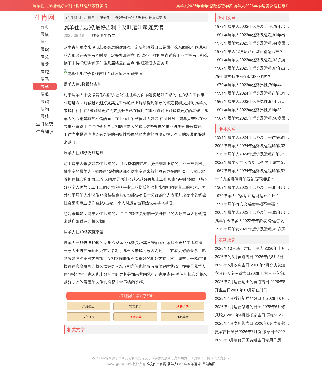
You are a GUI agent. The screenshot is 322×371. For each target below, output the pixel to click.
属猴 (44, 94)
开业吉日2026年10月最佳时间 (241, 290)
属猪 (44, 116)
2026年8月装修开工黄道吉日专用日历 (248, 339)
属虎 (44, 49)
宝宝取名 (135, 306)
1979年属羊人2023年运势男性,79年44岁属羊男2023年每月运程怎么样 (252, 84)
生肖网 (45, 17)
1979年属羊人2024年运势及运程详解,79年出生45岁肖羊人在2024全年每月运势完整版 (252, 154)
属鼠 (44, 34)
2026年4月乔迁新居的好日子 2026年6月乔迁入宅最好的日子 (252, 298)
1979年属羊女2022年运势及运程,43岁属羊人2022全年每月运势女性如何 (252, 229)
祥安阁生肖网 (103, 35)
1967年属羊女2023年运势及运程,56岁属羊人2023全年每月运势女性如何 (252, 118)
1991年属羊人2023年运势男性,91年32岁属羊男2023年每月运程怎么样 (252, 109)
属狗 (44, 108)
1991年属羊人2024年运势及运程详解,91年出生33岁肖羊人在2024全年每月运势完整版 (252, 93)
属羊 (44, 86)
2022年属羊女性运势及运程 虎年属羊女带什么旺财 (252, 162)
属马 (44, 79)
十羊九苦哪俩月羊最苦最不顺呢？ (244, 179)
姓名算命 (182, 316)
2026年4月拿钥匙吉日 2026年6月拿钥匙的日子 (252, 323)
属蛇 (44, 71)
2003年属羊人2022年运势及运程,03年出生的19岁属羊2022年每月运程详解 (252, 212)
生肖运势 (44, 123)
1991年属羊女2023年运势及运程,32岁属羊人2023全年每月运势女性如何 (252, 59)
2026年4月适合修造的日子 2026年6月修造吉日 (252, 306)
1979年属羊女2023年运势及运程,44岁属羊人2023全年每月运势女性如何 (252, 43)
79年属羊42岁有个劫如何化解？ (243, 76)
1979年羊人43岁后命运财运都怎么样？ (249, 51)
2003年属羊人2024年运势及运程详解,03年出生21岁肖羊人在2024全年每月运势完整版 (252, 145)
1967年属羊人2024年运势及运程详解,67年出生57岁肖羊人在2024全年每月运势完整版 (252, 170)
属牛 (44, 41)
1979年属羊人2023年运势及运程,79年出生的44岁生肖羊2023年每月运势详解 (252, 26)
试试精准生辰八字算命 (136, 295)
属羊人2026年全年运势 (184, 363)
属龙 (44, 64)
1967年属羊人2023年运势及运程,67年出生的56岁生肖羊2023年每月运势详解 (252, 68)
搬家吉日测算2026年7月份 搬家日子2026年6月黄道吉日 (252, 331)
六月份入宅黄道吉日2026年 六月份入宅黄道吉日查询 (252, 273)
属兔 (44, 56)
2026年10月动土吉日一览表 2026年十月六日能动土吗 (252, 248)
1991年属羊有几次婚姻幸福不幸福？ (247, 204)
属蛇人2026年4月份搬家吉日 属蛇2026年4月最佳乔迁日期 (252, 314)
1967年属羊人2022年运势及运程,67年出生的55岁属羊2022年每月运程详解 (252, 187)
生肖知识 (44, 131)
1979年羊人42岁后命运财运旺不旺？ (247, 195)
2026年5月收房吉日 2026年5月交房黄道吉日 (252, 265)
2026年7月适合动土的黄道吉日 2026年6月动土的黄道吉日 (252, 281)
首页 (44, 26)
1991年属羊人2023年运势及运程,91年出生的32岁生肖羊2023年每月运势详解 (252, 34)
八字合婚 (88, 316)
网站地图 (209, 363)
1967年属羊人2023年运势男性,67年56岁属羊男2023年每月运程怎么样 (252, 101)
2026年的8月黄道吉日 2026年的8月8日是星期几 (252, 256)
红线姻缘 (88, 306)
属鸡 (44, 101)
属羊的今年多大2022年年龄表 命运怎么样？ (252, 220)
